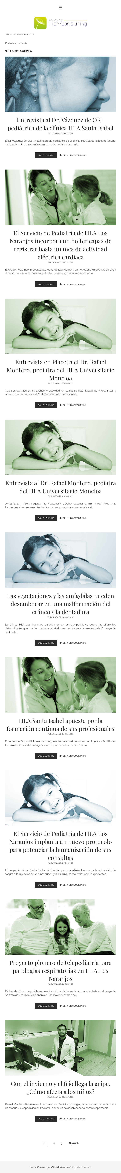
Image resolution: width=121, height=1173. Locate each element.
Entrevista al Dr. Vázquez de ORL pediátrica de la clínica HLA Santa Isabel (60, 84)
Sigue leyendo (47, 156)
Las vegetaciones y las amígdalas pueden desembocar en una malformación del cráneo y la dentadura (60, 560)
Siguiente (74, 1143)
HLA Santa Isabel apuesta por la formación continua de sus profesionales (60, 685)
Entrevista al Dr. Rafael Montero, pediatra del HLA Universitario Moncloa (60, 447)
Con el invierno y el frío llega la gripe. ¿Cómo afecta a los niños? (60, 1048)
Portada (9, 43)
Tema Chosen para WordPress (47, 1167)
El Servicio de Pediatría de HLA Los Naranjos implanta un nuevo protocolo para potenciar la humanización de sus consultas (60, 798)
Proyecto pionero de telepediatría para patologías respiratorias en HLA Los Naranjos (60, 927)
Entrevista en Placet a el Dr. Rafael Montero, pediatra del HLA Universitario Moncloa (60, 326)
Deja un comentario (74, 155)
